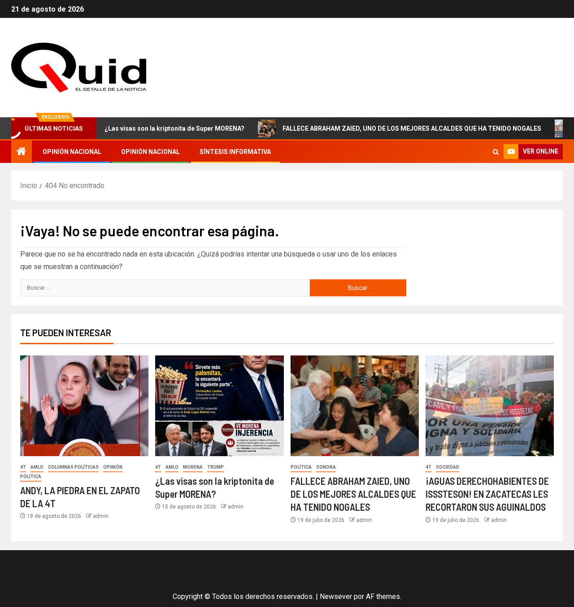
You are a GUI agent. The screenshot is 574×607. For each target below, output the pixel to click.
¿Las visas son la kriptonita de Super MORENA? (160, 128)
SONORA (326, 467)
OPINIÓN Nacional (72, 151)
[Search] (495, 152)
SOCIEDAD (447, 467)
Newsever (336, 596)
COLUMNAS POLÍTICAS (73, 467)
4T (23, 467)
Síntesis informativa (235, 151)
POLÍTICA (30, 476)
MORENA (193, 467)
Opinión (112, 467)
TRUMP (215, 467)
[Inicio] (21, 152)
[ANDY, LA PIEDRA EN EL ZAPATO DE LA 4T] (84, 405)
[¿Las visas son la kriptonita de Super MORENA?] (219, 405)
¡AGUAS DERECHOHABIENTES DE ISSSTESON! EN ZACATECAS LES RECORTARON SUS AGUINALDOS (487, 494)
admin (101, 516)
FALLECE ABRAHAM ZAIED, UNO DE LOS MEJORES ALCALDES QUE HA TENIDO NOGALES (397, 128)
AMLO (36, 467)
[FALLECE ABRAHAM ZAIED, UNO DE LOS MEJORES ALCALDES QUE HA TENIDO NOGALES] (355, 405)
